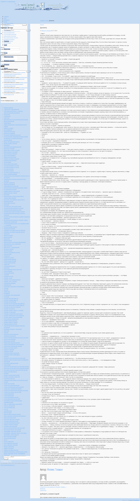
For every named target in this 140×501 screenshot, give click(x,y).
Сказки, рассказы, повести (11, 377)
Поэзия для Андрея (9, 302)
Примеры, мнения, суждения (12, 329)
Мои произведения (9, 32)
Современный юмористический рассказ (15, 380)
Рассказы (6, 361)
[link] (5, 28)
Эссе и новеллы (8, 441)
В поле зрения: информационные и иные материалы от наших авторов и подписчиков (16, 138)
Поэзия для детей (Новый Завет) (13, 305)
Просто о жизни (8, 349)
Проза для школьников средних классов (15, 337)
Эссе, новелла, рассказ (10, 443)
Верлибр (6, 145)
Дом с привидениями (10, 174)
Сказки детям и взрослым (11, 375)
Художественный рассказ (11, 423)
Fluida (130, 500)
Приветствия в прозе (10, 320)
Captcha (3, 54)
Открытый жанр (8, 273)
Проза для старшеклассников (12, 346)
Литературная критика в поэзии (13, 208)
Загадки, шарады (9, 182)
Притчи (6, 331)
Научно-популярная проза (11, 252)
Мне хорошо (7, 245)
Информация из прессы (11, 186)
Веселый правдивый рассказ (12, 147)
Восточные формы (9, 155)
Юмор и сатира (8, 448)
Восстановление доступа (11, 37)
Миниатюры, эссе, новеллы (12, 244)
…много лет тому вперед (11, 109)
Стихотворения (8, 395)
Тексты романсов (9, 407)
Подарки (6, 293)
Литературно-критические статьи (14, 211)
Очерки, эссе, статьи (10, 281)
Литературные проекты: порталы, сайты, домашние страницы (16, 221)
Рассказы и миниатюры (11, 363)
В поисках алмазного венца (12, 135)
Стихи (5, 382)
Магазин (6, 233)
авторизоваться (71, 497)
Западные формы (9, 184)
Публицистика (8, 351)
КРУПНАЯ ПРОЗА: (9, 203)
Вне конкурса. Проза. (10, 153)
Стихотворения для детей (11, 399)
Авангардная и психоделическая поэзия (15, 119)
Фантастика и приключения (12, 414)
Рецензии (7, 365)
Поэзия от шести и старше (12, 307)
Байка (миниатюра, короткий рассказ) (15, 124)
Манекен (6, 239)
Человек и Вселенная (10, 426)
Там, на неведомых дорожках (12, 404)
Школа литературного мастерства (14, 428)
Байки (5, 126)
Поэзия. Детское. (9, 308)
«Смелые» (7, 116)
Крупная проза (8, 201)
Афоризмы (7, 123)
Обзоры (6, 268)
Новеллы (6, 256)
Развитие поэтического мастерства (14, 358)
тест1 (5, 409)
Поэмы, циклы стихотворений (13, 317)
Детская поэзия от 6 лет (11, 167)
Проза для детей (9, 341)
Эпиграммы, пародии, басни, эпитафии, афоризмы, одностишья (15, 433)
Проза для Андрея (9, 339)
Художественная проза (11, 421)
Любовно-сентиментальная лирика (14, 230)
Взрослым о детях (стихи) (11, 150)
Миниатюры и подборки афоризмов (14, 242)
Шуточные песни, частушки (12, 429)
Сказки (6, 373)
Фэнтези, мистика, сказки (11, 419)
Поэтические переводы (11, 319)
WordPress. (136, 500)
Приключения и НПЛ (10, 324)
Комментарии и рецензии (11, 191)
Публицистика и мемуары (11, 354)
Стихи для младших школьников (13, 387)
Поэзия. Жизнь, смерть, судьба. (13, 310)
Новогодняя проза (9, 262)
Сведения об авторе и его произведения (16, 368)
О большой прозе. (9, 266)
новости (6, 264)
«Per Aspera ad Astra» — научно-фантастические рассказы (13, 112)
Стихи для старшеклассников (12, 388)
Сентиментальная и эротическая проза (15, 370)
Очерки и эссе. (8, 276)
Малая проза (7, 237)
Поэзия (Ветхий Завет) (10, 298)
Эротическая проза (9, 438)
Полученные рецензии (10, 34)
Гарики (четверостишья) (11, 159)
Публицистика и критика (11, 353)
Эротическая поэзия (10, 436)
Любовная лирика (9, 228)
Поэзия (6, 297)
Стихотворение (8, 394)
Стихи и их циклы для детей (12, 392)
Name (3, 47)
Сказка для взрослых (10, 371)
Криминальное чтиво (10, 193)
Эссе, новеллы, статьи (10, 445)
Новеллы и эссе (8, 257)
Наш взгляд (7, 254)
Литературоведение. (10, 227)
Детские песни (8, 169)
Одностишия (8, 271)
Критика (6, 194)
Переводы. (7, 285)
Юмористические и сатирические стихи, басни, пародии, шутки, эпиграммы (15, 452)
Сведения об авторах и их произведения (16, 366)
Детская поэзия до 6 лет (11, 165)
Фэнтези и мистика (9, 417)
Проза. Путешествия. (10, 348)
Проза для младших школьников (13, 344)
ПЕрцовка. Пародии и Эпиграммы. (14, 286)
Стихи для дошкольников (11, 385)
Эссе (5, 440)
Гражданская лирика (10, 160)
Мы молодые (8, 251)
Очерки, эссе (7, 278)
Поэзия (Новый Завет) (10, 300)
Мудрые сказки (8, 249)
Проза (47, 20)
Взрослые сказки (9, 148)
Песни (6, 288)
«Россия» (6, 114)
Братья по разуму (9, 133)
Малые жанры (8, 107)
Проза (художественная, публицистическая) (11, 335)
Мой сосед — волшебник (11, 247)
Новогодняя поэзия (9, 261)
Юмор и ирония (8, 446)
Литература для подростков (12, 206)
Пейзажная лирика (9, 283)
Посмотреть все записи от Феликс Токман (53, 487)
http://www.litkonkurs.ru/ (8, 465)
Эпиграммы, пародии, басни (12, 431)
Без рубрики (7, 130)
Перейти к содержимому (8, 1)
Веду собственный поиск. (11, 142)
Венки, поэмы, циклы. (10, 143)
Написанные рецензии (10, 36)
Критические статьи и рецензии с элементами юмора (14, 197)
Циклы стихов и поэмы (10, 424)
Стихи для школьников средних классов (15, 390)
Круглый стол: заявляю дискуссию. (14, 199)
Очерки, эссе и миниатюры (12, 279)
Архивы (3, 100)
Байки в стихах (8, 128)
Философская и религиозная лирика (14, 416)
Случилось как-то (9, 378)
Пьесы (6, 356)
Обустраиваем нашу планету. (12, 269)
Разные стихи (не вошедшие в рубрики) (16, 360)
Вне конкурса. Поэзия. (10, 152)
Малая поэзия (8, 235)
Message (3, 52)
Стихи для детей (9, 383)
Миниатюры (7, 240)
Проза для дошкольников (11, 342)
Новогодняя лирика (9, 259)
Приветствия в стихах (10, 322)
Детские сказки (8, 170)
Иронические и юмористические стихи (15, 187)
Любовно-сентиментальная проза (14, 232)
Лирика (6, 205)
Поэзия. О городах (9, 312)
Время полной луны (9, 157)
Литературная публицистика (12, 210)
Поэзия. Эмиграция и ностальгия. (13, 315)
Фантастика (7, 412)
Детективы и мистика (10, 164)
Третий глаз (7, 411)
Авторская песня (8, 121)
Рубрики (6, 455)
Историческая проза (10, 189)
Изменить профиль (9, 39)
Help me (6, 118)
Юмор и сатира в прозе (11, 450)
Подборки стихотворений (11, 295)
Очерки (6, 274)
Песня (6, 290)
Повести (6, 291)
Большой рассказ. (9, 131)
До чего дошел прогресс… (11, 172)
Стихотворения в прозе (11, 397)
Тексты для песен (9, 406)
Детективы (7, 162)
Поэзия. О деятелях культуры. (13, 314)
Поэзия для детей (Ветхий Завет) (14, 303)
